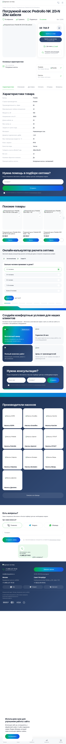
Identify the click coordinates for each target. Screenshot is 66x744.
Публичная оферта (7, 598)
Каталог (9, 7)
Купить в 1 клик (10, 240)
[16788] (59, 27)
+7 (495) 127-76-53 (25, 555)
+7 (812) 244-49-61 (40, 582)
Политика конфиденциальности (10, 596)
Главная (4, 7)
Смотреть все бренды (33, 495)
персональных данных (35, 192)
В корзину (20, 240)
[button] (63, 218)
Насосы (14, 7)
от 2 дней (55, 46)
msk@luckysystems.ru (8, 574)
